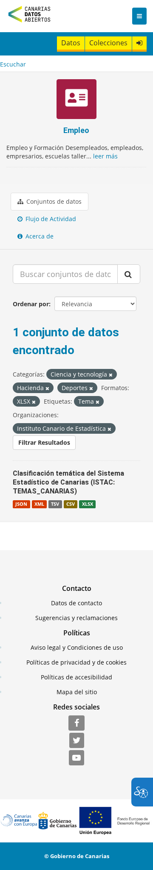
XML (39, 504)
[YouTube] (76, 758)
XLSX (87, 504)
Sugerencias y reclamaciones (76, 618)
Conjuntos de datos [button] (53, 201)
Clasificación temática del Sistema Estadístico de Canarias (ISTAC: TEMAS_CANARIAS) (68, 482)
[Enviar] (128, 274)
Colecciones (108, 42)
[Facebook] (76, 723)
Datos (70, 42)
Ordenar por (31, 304)
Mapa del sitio (77, 692)
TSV (55, 504)
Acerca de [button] (39, 236)
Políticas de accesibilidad (76, 677)
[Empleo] (76, 100)
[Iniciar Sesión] (139, 43)
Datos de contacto (76, 603)
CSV (70, 504)
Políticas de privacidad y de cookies (76, 662)
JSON (21, 504)
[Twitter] (76, 740)
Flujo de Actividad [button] (50, 219)
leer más (105, 156)
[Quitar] (111, 374)
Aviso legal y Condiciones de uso (77, 647)
